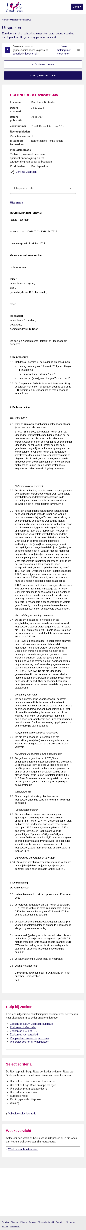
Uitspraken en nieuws (20, 20)
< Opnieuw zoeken (43, 64)
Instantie (15, 102)
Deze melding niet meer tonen (64, 50)
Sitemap (14, 1222)
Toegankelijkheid (46, 1222)
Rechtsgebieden (20, 131)
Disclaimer (15, 1226)
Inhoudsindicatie (20, 149)
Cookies (32, 1222)
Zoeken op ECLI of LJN (23, 1030)
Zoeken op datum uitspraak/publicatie (31, 1023)
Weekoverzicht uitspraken (23, 1149)
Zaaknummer (18, 126)
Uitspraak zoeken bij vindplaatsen (29, 1041)
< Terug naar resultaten (43, 75)
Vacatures (70, 1222)
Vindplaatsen (18, 166)
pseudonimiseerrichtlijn (26, 53)
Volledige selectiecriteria (22, 1113)
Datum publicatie (16, 118)
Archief (5, 1226)
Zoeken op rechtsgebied (24, 1034)
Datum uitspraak (15, 109)
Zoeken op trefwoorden (23, 1027)
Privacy (23, 1222)
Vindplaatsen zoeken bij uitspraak (29, 1038)
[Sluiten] (79, 50)
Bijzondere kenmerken (17, 142)
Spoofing (60, 1222)
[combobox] (43, 188)
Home (5, 20)
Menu (76, 7)
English (5, 1222)
